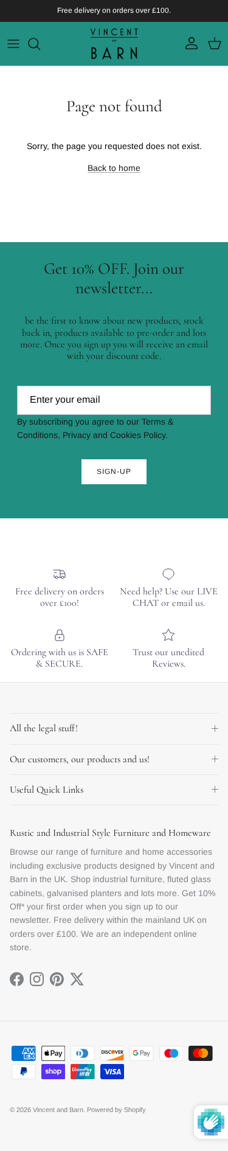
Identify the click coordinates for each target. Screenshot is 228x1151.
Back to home (114, 168)
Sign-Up (114, 471)
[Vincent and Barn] (114, 44)
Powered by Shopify (116, 1109)
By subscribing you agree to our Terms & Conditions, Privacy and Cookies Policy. (95, 428)
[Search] (40, 43)
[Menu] (13, 43)
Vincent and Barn (58, 1109)
